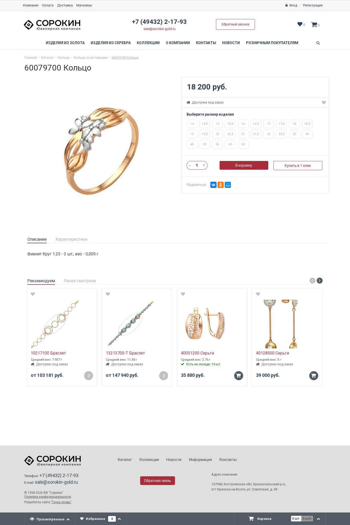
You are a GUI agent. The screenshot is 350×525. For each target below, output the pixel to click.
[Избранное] (324, 102)
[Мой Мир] (228, 185)
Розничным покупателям (272, 43)
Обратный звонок (235, 24)
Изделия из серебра (111, 43)
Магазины (84, 5)
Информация (200, 459)
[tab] (37, 239)
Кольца (63, 57)
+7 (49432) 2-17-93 (159, 21)
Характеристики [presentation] (71, 239)
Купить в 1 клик (298, 166)
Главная (30, 57)
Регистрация (313, 5)
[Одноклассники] (221, 185)
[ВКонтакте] (213, 185)
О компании (178, 43)
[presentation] (50, 519)
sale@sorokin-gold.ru (159, 29)
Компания (30, 5)
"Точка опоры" (61, 502)
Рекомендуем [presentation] (41, 280)
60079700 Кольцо (125, 57)
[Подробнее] (88, 375)
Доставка (65, 5)
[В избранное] (33, 294)
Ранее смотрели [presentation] (80, 280)
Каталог (47, 57)
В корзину (243, 165)
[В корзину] (238, 375)
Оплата (48, 5)
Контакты (206, 43)
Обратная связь (157, 481)
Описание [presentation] (37, 239)
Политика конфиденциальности (47, 497)
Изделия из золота (65, 43)
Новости (231, 43)
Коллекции (148, 43)
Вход (293, 5)
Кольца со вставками (91, 57)
